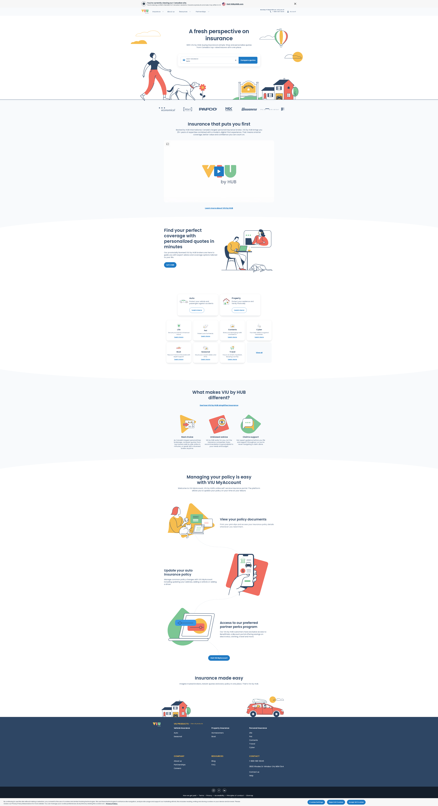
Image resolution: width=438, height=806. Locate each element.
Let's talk (170, 265)
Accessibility (219, 795)
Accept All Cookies (356, 802)
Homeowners (217, 733)
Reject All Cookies (336, 802)
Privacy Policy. (112, 804)
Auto (176, 733)
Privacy (209, 795)
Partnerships (179, 764)
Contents (253, 740)
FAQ (213, 764)
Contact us (254, 772)
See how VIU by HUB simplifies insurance (219, 405)
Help (251, 775)
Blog (213, 761)
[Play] (219, 171)
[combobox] (210, 60)
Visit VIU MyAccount (219, 658)
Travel (252, 743)
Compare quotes (248, 60)
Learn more (197, 310)
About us (178, 761)
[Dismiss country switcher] (295, 3)
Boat (213, 736)
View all (259, 352)
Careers (177, 768)
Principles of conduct (235, 795)
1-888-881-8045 (278, 12)
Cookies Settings (316, 802)
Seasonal (178, 736)
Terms (201, 795)
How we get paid (189, 795)
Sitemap (249, 795)
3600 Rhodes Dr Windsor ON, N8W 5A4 (266, 766)
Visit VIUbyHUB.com (235, 4)
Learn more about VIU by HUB (219, 208)
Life (250, 733)
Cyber (252, 747)
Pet (250, 736)
